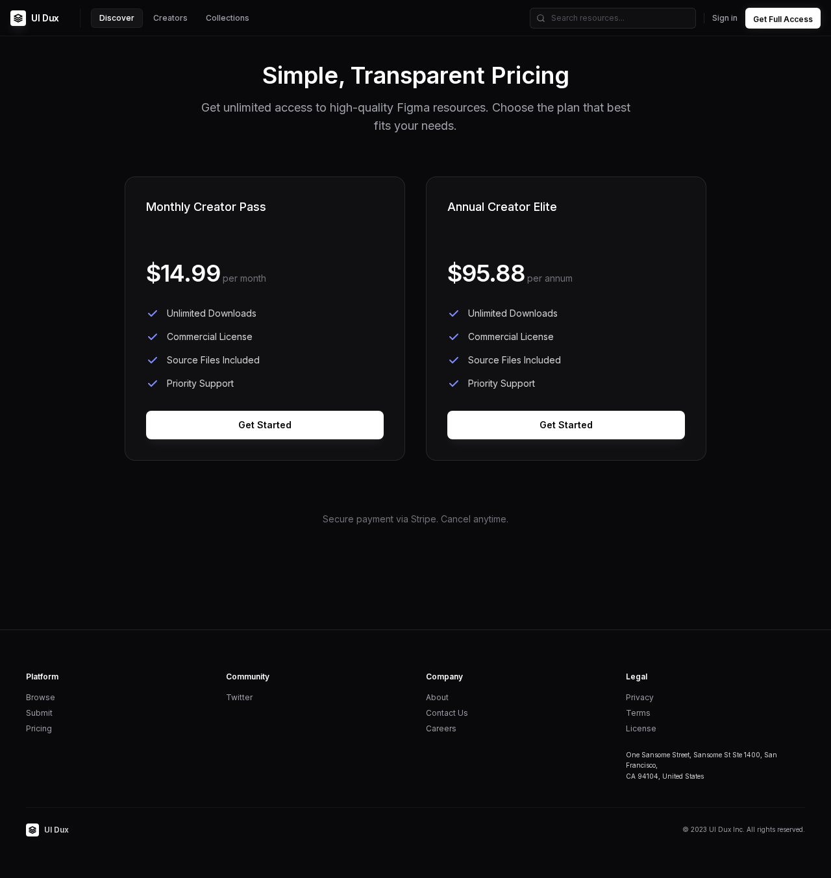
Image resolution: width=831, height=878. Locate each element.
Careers (441, 728)
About (437, 697)
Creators (170, 18)
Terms (638, 713)
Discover (116, 18)
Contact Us (447, 713)
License (641, 728)
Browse (40, 697)
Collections (227, 18)
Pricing (39, 728)
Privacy (640, 697)
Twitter (239, 697)
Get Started (264, 424)
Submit (39, 713)
